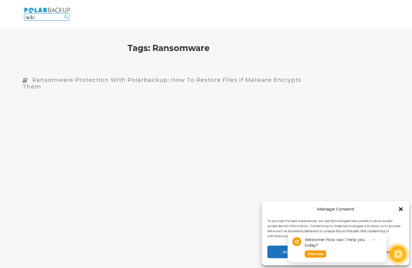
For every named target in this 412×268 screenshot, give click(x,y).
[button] (401, 209)
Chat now (315, 254)
